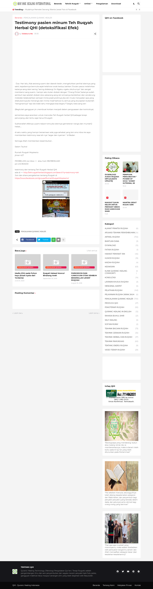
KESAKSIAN (121, 267)
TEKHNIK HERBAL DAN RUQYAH (121, 337)
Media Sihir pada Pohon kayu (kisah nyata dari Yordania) (26, 275)
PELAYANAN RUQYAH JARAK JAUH (121, 294)
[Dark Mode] (134, 4)
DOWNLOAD (121, 245)
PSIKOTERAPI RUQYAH (121, 307)
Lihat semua (92, 250)
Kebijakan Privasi (124, 585)
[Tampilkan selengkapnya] (63, 240)
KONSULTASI (121, 277)
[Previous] (136, 9)
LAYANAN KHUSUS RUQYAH (121, 282)
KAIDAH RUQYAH (121, 262)
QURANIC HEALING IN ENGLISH (121, 312)
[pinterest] (133, 572)
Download (116, 4)
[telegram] (139, 572)
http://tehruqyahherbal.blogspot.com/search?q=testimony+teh (51, 172)
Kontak (138, 585)
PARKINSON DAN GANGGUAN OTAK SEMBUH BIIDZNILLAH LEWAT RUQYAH (84, 276)
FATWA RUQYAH (121, 250)
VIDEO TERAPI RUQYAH (121, 350)
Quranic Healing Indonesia (28, 585)
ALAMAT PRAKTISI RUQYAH (121, 228)
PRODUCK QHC (121, 303)
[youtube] (128, 572)
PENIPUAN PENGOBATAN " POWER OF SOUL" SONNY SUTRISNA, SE (130, 178)
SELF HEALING (121, 320)
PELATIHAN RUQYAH (121, 290)
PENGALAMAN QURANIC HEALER (38, 18)
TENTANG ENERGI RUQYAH (121, 345)
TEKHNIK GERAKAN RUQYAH (121, 333)
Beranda (58, 4)
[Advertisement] (56, 57)
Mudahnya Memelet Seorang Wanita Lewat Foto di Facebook (50, 9)
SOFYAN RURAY (121, 324)
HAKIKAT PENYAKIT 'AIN (121, 254)
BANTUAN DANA (121, 241)
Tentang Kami (109, 585)
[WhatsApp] (53, 240)
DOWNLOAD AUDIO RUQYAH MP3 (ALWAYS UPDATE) (112, 177)
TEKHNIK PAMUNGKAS (121, 341)
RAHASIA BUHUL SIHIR (121, 316)
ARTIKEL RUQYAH (121, 237)
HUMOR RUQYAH (121, 258)
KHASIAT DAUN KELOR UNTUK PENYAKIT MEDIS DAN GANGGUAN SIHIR (112, 206)
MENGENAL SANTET (121, 286)
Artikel (87, 4)
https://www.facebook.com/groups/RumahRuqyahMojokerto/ (42, 178)
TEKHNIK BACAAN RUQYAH (121, 328)
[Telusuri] (139, 4)
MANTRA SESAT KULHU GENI (130, 203)
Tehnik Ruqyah (72, 4)
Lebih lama (93, 313)
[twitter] (123, 572)
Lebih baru (18, 313)
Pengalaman (102, 4)
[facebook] (118, 572)
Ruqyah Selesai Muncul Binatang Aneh (54, 274)
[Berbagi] (95, 34)
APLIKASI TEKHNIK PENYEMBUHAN (121, 233)
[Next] (139, 9)
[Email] (58, 240)
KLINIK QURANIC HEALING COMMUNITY (121, 272)
